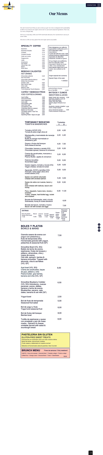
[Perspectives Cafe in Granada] (99, 230)
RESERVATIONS (91, 5)
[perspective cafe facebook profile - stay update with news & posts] (99, 227)
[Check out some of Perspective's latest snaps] (99, 224)
